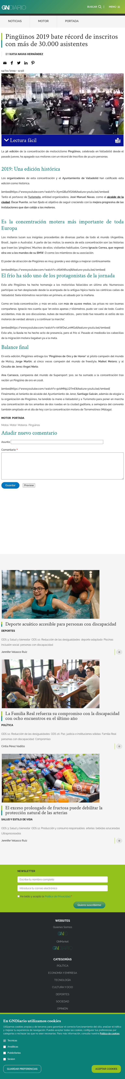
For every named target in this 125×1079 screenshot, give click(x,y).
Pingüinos (34, 425)
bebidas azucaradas (108, 828)
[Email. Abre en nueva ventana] (4, 63)
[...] (62, 934)
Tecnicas (12, 1040)
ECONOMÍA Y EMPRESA (62, 972)
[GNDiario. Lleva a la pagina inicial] (14, 7)
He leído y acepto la (45, 896)
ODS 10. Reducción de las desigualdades (55, 639)
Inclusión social (10, 644)
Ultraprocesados (11, 833)
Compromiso (42, 739)
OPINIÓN (62, 1008)
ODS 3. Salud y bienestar (15, 639)
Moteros (22, 425)
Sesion (11, 1059)
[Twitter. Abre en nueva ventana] (18, 63)
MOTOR (43, 21)
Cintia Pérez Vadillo (13, 746)
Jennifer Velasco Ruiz (14, 651)
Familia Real (109, 733)
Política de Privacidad (57, 896)
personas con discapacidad (36, 644)
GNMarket (62, 941)
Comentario (8, 449)
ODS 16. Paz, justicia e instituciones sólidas (76, 733)
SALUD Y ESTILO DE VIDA (17, 819)
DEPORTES (8, 630)
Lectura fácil (22, 140)
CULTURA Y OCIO (62, 987)
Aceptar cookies (106, 1068)
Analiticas (12, 1046)
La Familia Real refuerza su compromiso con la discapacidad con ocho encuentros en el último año (62, 716)
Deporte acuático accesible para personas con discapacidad (60, 624)
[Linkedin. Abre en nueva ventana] (25, 63)
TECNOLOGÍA (62, 980)
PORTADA (72, 21)
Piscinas (108, 639)
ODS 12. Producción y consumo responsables (58, 828)
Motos (5, 425)
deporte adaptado (92, 639)
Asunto (5, 442)
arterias (90, 828)
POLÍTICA (7, 725)
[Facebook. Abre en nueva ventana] (11, 63)
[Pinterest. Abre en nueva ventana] (32, 63)
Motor (13, 425)
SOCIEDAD (62, 1001)
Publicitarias (14, 1052)
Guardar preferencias (22, 1068)
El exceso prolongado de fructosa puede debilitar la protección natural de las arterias (53, 810)
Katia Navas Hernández (26, 54)
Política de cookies (109, 1033)
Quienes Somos (62, 927)
